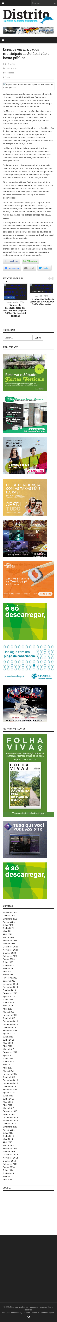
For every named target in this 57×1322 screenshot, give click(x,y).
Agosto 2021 (9, 922)
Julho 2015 (8, 1133)
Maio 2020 (8, 968)
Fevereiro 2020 (10, 978)
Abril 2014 (7, 1179)
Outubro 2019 (9, 990)
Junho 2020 (8, 965)
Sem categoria (38, 291)
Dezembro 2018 (10, 1021)
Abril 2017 (7, 1068)
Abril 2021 (7, 934)
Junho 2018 (8, 1040)
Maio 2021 (8, 931)
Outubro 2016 (9, 1086)
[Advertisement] (25, 1211)
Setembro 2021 (10, 919)
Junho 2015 (8, 1136)
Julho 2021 (8, 925)
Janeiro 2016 (9, 1114)
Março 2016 (8, 1108)
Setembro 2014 (10, 1164)
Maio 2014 (8, 1176)
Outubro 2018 (9, 1027)
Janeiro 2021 (9, 943)
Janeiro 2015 (9, 1151)
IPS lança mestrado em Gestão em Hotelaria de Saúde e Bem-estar (42, 302)
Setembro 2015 (10, 1127)
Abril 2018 (7, 1046)
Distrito (7, 77)
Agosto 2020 (9, 959)
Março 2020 (8, 974)
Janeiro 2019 (9, 1018)
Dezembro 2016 (10, 1080)
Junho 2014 (8, 1173)
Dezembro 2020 (10, 947)
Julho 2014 (8, 1170)
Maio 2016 (8, 1102)
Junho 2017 (8, 1061)
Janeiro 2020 (9, 981)
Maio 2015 (8, 1139)
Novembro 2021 (10, 912)
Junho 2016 (8, 1099)
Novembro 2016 (10, 1083)
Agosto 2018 (9, 1033)
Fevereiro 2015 (10, 1148)
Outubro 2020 (9, 953)
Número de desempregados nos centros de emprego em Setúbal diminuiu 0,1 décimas (15, 310)
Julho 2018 (8, 1037)
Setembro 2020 (10, 956)
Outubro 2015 (9, 1123)
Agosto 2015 (9, 1130)
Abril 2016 (7, 1105)
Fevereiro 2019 (10, 1015)
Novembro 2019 (10, 987)
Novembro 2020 (10, 950)
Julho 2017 (8, 1058)
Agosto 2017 (9, 1055)
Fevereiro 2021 (10, 940)
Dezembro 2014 (10, 1154)
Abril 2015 (7, 1142)
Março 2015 (8, 1145)
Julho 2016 (8, 1096)
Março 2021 (8, 937)
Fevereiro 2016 (10, 1111)
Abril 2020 (7, 971)
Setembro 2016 (10, 1089)
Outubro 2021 (9, 915)
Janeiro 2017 (9, 1077)
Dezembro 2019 (10, 984)
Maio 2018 (8, 1043)
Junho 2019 (8, 1002)
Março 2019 (8, 1012)
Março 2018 (8, 1049)
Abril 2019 (7, 1009)
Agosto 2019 (9, 996)
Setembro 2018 (10, 1030)
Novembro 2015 (10, 1120)
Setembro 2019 (10, 993)
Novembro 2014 (10, 1158)
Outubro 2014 (9, 1161)
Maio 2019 (8, 1006)
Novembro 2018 (10, 1024)
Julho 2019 (8, 999)
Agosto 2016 (9, 1092)
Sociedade (9, 73)
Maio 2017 (8, 1064)
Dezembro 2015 (10, 1117)
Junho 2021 (8, 928)
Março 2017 (8, 1071)
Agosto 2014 (9, 1167)
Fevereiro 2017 (10, 1074)
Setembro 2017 (10, 1052)
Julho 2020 (8, 962)
